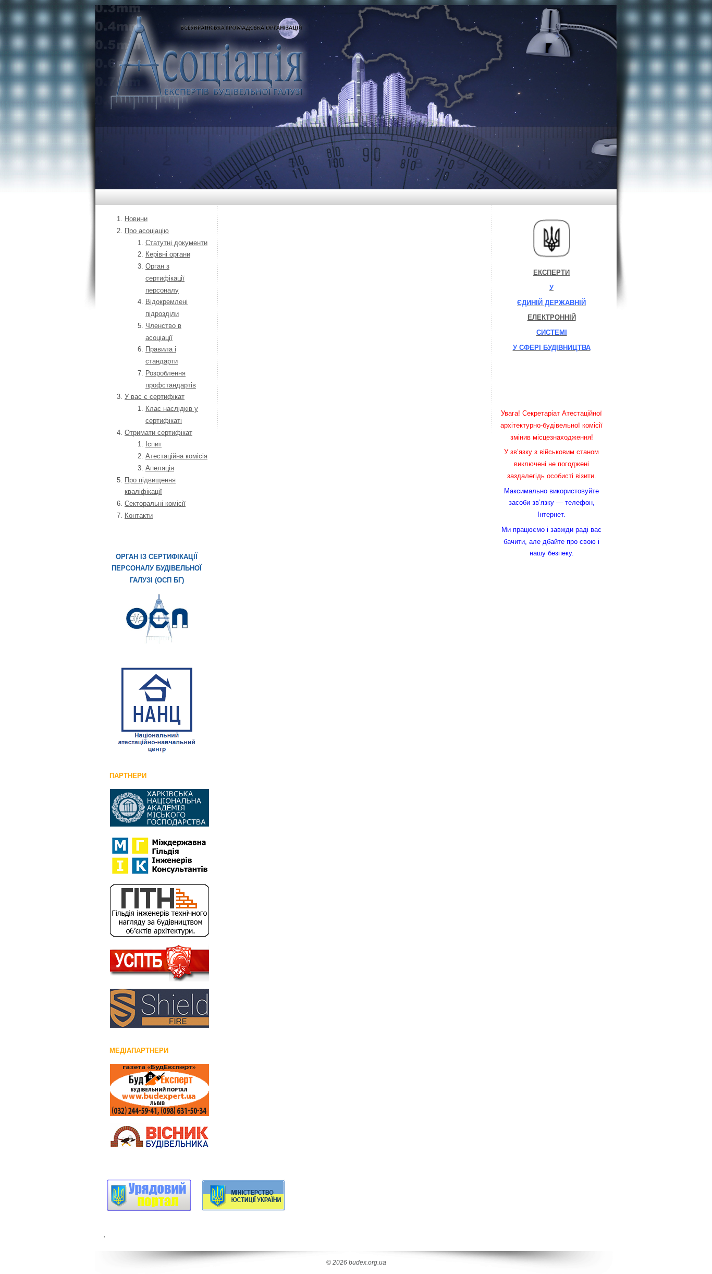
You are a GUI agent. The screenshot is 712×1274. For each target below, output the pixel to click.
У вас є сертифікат (155, 397)
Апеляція (159, 468)
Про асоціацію (147, 231)
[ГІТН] (148, 910)
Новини (136, 219)
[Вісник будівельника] (148, 1137)
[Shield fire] (148, 1008)
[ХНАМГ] (148, 808)
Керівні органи (167, 254)
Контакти (139, 515)
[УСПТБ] (148, 962)
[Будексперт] (148, 1090)
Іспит (153, 444)
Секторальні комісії (155, 503)
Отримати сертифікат (158, 432)
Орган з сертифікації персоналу (165, 278)
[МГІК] (148, 855)
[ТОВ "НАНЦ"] (157, 710)
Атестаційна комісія (176, 456)
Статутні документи (176, 243)
